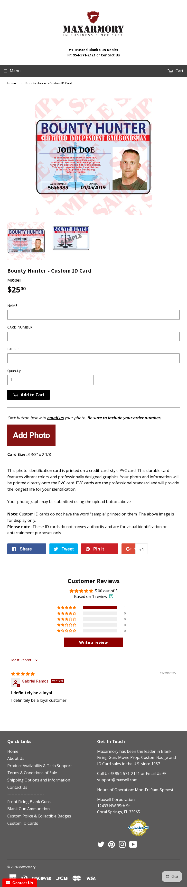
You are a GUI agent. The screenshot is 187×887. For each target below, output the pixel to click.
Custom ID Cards (22, 823)
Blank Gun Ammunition (28, 808)
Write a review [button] (93, 642)
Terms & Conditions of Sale (32, 772)
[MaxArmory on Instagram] (122, 846)
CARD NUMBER (19, 327)
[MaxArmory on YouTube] (133, 846)
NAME (12, 305)
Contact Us (110, 55)
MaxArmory (27, 867)
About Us (15, 758)
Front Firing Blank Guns (29, 801)
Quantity (14, 370)
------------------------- (25, 794)
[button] (67, 607)
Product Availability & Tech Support (39, 765)
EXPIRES (13, 348)
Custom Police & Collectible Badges (39, 816)
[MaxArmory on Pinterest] (111, 846)
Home (11, 83)
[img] (23, 673)
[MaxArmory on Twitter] (100, 846)
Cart (179, 70)
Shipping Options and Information (38, 780)
